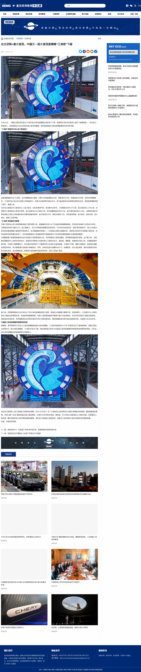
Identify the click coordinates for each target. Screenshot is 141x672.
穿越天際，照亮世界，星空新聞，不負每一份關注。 (115, 655)
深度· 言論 (134, 14)
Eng (139, 6)
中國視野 (56, 14)
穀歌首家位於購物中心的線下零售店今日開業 (24, 433)
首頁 (4, 14)
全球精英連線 (71, 14)
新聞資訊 (98, 14)
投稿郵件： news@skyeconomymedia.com (120, 58)
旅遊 (109, 14)
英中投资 (120, 14)
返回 (99, 38)
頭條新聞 (16, 14)
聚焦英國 (29, 14)
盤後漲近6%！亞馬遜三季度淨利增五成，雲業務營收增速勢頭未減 (32, 430)
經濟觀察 (42, 14)
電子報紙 (85, 14)
